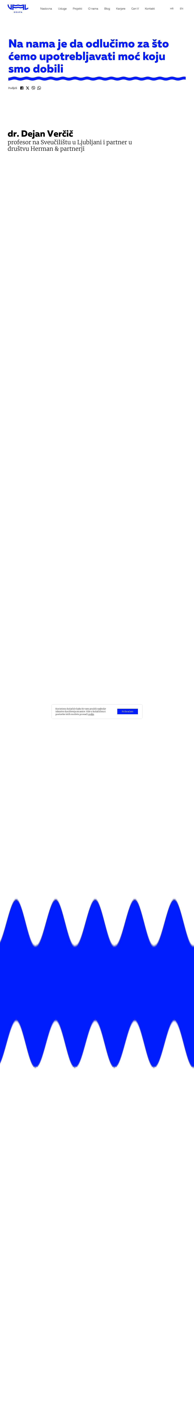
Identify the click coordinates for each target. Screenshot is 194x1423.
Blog (107, 8)
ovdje (91, 714)
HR (172, 8)
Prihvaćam (127, 711)
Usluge (62, 8)
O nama (93, 8)
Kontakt (150, 8)
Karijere (120, 8)
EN (181, 8)
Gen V (135, 8)
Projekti (77, 8)
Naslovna (46, 8)
